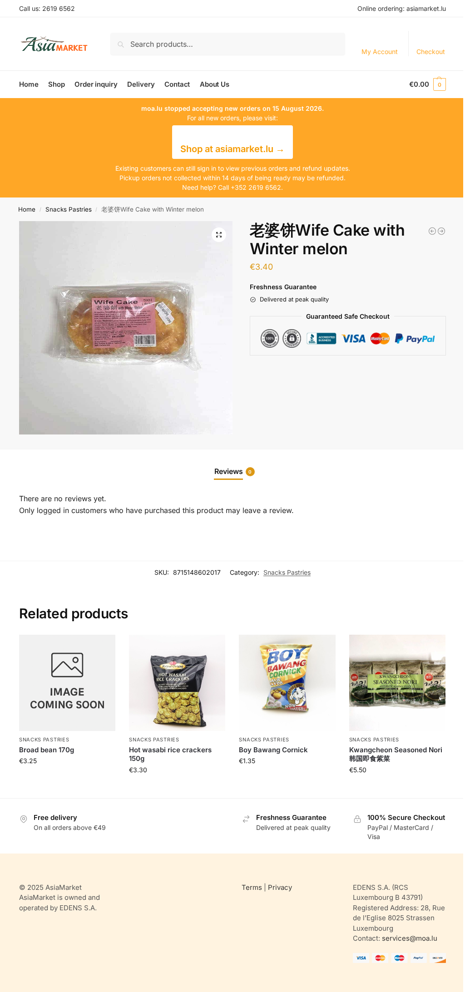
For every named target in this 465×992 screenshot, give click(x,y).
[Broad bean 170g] (67, 683)
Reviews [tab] (233, 471)
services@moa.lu (409, 938)
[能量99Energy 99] (441, 231)
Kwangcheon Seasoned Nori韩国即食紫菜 (395, 754)
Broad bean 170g (46, 749)
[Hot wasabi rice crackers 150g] (177, 683)
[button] (427, 84)
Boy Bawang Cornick (273, 749)
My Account (379, 51)
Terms (252, 887)
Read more (67, 780)
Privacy (280, 887)
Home (26, 209)
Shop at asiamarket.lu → (232, 148)
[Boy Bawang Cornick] (287, 683)
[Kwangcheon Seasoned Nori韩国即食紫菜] (397, 683)
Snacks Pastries (68, 209)
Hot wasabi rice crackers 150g (170, 754)
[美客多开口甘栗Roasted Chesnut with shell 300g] (432, 231)
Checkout (430, 51)
